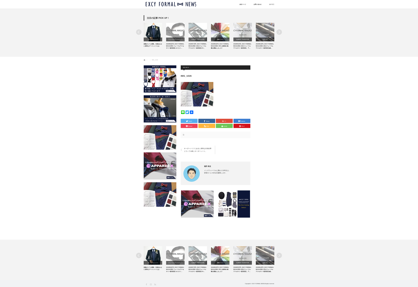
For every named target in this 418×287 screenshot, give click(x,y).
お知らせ (265, 39)
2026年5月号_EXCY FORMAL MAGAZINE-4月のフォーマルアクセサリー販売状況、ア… (242, 46)
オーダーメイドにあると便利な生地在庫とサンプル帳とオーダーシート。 (197, 149)
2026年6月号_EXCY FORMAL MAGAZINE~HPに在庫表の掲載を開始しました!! (220, 46)
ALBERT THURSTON (197, 39)
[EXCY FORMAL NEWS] (171, 4)
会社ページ (242, 4)
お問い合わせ (257, 4)
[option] (155, 35)
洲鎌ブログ (220, 39)
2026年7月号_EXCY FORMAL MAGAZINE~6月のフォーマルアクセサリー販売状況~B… (197, 46)
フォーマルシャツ (153, 39)
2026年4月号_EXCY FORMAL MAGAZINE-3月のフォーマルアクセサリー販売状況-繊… (265, 46)
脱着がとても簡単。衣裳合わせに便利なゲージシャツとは (153, 45)
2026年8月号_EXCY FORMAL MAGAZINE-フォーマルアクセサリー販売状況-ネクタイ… (175, 46)
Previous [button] (139, 32)
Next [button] (279, 32)
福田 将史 (207, 166)
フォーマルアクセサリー (175, 39)
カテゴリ (271, 4)
